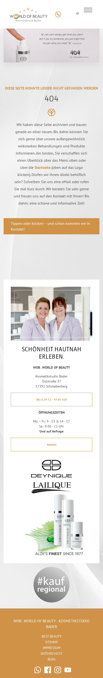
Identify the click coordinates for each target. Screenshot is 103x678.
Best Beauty (52, 636)
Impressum (51, 648)
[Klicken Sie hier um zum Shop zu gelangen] (68, 14)
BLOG (52, 659)
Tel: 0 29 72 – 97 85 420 (51, 399)
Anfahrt (51, 444)
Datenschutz (51, 653)
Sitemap (51, 642)
